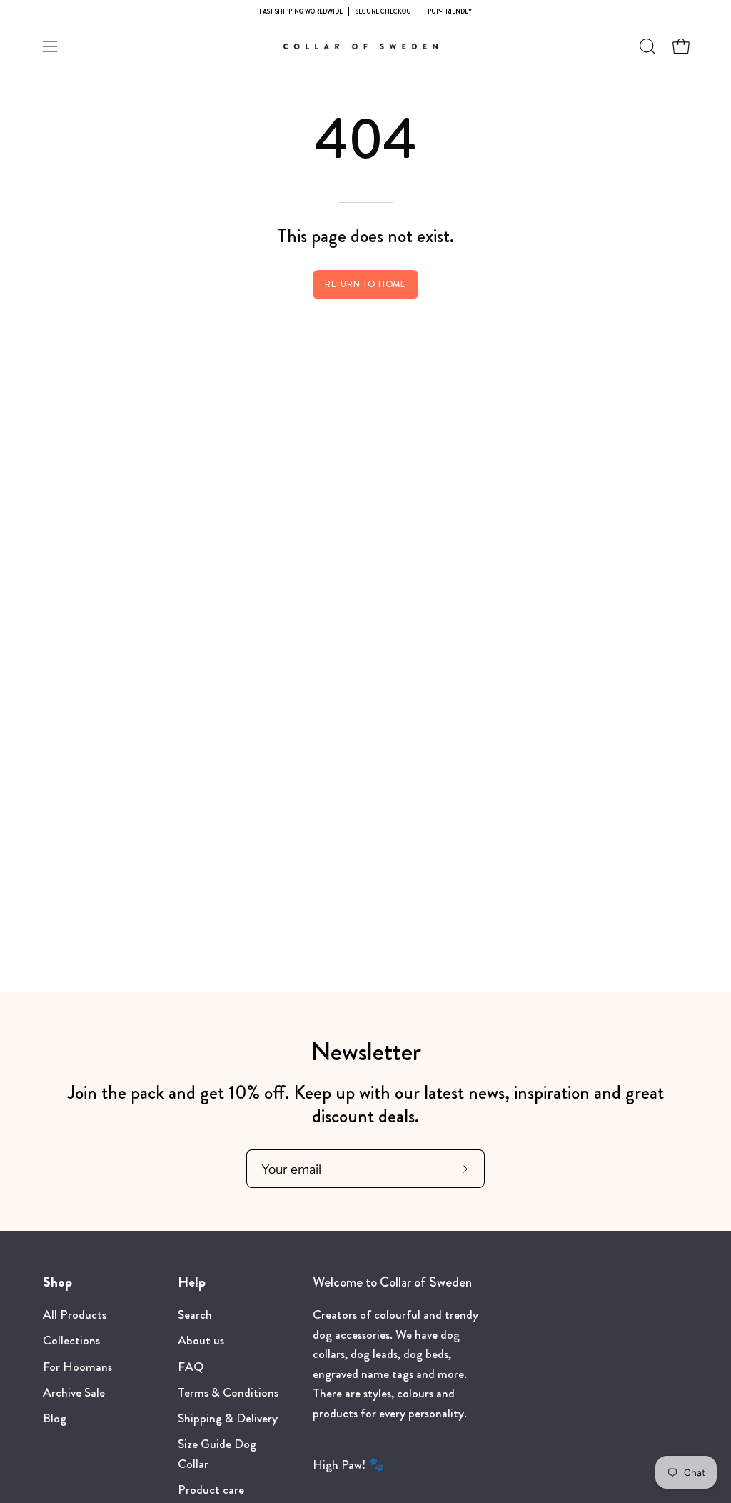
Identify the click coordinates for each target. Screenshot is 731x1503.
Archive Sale (74, 1393)
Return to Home (366, 284)
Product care (211, 1490)
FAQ (190, 1367)
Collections (71, 1341)
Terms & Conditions (228, 1393)
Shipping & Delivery (228, 1418)
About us (201, 1341)
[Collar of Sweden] (365, 46)
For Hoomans (77, 1367)
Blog (54, 1418)
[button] (646, 46)
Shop (57, 1282)
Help (192, 1282)
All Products (74, 1315)
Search (195, 1315)
